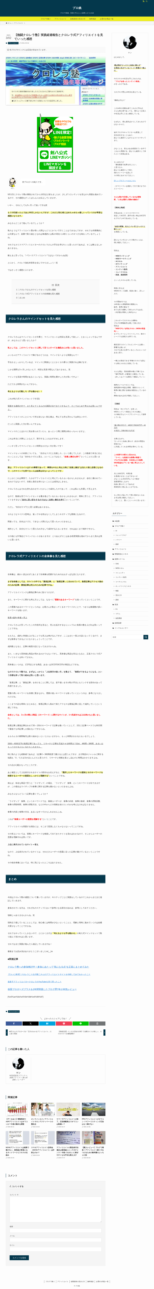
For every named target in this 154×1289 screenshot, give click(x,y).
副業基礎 (118, 623)
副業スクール (120, 559)
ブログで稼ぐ (120, 526)
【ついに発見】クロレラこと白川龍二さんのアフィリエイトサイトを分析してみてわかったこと (49, 974)
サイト (12, 1245)
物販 (117, 591)
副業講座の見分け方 (78, 1281)
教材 (117, 544)
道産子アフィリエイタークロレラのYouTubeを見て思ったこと (35, 982)
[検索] (146, 1)
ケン (18, 1073)
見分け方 (119, 595)
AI (116, 531)
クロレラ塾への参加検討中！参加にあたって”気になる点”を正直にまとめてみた (48, 967)
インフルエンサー (121, 628)
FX (117, 609)
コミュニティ (120, 573)
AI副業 (117, 521)
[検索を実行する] (145, 637)
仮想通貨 (119, 618)
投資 (116, 604)
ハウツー (119, 540)
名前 (11, 1226)
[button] (14, 1023)
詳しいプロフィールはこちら (125, 181)
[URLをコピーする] (97, 1023)
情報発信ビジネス (121, 554)
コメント (14, 1195)
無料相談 (90, 1281)
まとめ (22, 298)
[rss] (143, 1)
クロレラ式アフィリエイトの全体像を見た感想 (39, 294)
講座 (117, 600)
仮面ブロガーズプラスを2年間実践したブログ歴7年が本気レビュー (42, 989)
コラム (118, 614)
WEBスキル (120, 568)
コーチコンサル (121, 582)
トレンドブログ (121, 535)
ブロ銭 (77, 7)
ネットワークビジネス (123, 586)
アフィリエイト (13, 43)
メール (12, 1236)
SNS (117, 564)
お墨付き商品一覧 (102, 1281)
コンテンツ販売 (121, 577)
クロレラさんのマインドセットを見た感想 (37, 290)
